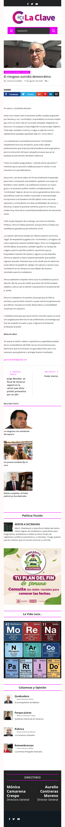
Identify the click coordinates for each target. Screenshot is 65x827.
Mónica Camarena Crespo (26, 715)
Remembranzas (24, 745)
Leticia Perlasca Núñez (25, 748)
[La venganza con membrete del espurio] (18, 419)
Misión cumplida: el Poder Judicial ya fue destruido (16, 495)
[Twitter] (32, 4)
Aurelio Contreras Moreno (26, 732)
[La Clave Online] (34, 17)
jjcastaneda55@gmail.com (15, 359)
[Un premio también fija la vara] (18, 450)
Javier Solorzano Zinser (25, 699)
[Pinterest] (45, 94)
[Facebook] (28, 4)
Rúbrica (19, 729)
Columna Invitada (14, 80)
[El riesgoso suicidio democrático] (32, 54)
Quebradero (22, 696)
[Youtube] (36, 4)
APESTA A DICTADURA (27, 524)
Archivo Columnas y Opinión (17, 72)
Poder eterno (51, 376)
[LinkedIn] (51, 94)
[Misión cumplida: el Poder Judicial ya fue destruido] (18, 481)
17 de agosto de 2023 (33, 80)
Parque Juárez (23, 712)
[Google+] (39, 94)
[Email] (56, 94)
